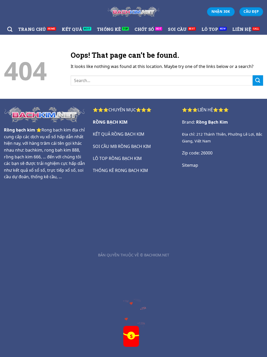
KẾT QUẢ (72, 29)
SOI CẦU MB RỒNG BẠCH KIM (122, 146)
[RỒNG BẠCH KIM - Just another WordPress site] (133, 12)
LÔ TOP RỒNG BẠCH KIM (117, 158)
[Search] (9, 29)
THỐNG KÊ (109, 29)
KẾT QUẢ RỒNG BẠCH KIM (118, 134)
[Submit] (258, 80)
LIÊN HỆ (241, 29)
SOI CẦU (177, 29)
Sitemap (190, 165)
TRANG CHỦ (32, 29)
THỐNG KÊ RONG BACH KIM (120, 170)
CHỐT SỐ (144, 29)
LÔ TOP (210, 29)
